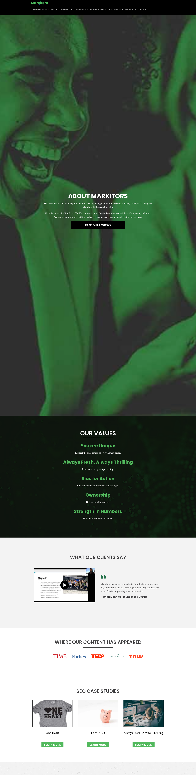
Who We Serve (40, 9)
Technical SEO (97, 9)
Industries (113, 9)
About (128, 9)
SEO (53, 9)
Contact (142, 9)
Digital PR (81, 9)
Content (65, 9)
